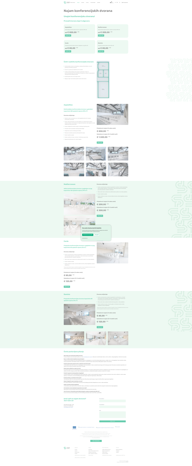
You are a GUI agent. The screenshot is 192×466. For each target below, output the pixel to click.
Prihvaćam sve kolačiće (87, 234)
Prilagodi (97, 234)
